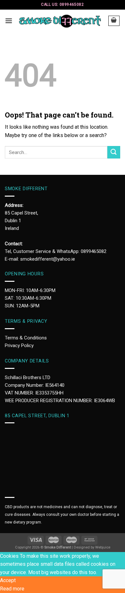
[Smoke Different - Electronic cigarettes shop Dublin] (60, 21)
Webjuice (102, 547)
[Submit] (113, 152)
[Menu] (9, 20)
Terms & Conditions (26, 338)
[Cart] (114, 21)
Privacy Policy (19, 345)
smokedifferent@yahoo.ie (47, 259)
